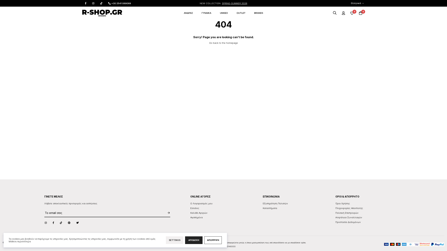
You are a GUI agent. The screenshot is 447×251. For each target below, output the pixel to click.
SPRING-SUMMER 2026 (234, 3)
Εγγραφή (167, 213)
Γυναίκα (206, 13)
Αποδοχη (193, 240)
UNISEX (224, 13)
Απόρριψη (213, 240)
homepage (232, 42)
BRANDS (258, 13)
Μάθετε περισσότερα (20, 241)
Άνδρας (188, 13)
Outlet (241, 13)
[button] (358, 3)
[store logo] (102, 13)
